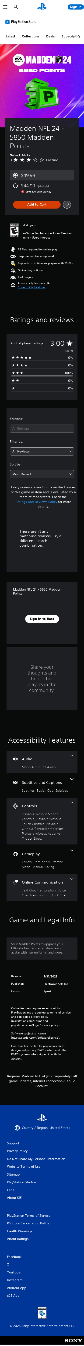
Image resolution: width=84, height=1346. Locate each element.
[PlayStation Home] (42, 6)
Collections (30, 36)
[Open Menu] (5, 7)
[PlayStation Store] (22, 21)
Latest (10, 36)
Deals (50, 36)
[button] (32, 287)
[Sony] (73, 1344)
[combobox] (42, 429)
